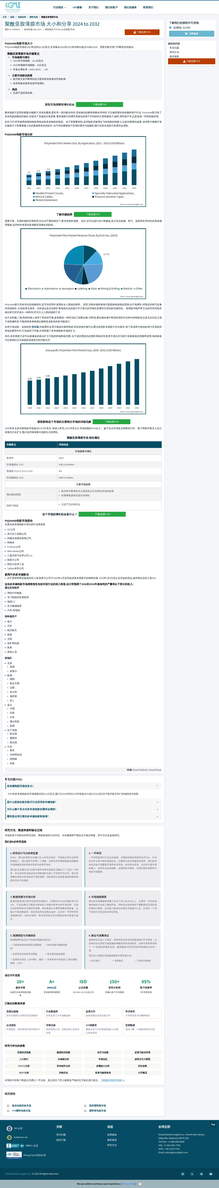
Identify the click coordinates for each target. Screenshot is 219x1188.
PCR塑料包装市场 (21, 1110)
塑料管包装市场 (97, 1110)
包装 (12, 17)
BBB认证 (51, 987)
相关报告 (174, 56)
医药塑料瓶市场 (97, 1105)
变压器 (35, 326)
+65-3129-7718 (172, 1148)
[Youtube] (211, 1174)
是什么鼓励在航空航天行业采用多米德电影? (31, 802)
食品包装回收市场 (21, 1105)
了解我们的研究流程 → (113, 1080)
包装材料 (22, 17)
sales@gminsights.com (176, 1152)
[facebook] (201, 1174)
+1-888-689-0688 (176, 1141)
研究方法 (174, 52)
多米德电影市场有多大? (20, 786)
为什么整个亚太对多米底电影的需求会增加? (31, 809)
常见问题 (174, 47)
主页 (5, 17)
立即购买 (193, 33)
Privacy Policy (128, 1183)
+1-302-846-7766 (172, 1145)
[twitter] (192, 1174)
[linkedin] (183, 1174)
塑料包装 (33, 17)
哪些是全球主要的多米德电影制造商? (28, 816)
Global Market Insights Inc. (18, 1173)
